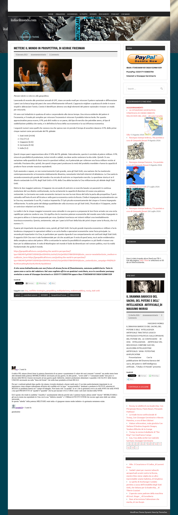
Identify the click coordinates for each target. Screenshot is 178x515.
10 (156, 444)
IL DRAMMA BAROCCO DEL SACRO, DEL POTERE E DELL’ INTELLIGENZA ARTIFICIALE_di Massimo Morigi (144, 302)
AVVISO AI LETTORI (137, 186)
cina (26, 290)
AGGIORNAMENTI (134, 107)
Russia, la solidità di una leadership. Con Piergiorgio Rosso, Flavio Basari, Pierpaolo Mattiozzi (144, 409)
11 (160, 444)
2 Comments (54, 54)
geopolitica (51, 290)
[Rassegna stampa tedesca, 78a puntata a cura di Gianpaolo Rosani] (135, 159)
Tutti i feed (144, 260)
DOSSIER (93, 14)
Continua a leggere (138, 386)
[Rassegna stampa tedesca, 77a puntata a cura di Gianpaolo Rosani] (135, 230)
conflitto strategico (37, 290)
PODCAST (115, 14)
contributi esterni (30, 295)
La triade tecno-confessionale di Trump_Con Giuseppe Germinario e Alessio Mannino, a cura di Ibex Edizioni (144, 417)
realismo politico (78, 290)
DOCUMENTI (104, 14)
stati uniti (96, 290)
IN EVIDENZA (72, 14)
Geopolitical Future (58, 295)
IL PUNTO (83, 14)
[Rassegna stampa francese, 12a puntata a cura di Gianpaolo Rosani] (135, 183)
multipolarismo (63, 290)
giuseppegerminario (38, 54)
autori (17, 295)
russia (88, 290)
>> (137, 447)
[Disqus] (65, 333)
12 (128, 447)
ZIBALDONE (60, 14)
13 (133, 447)
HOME (50, 14)
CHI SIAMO (125, 14)
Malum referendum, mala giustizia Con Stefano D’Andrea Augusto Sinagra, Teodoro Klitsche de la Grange (144, 426)
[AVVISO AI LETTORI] (135, 205)
